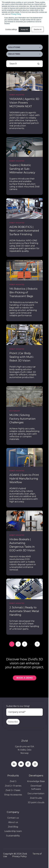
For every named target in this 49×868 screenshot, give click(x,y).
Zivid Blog (13, 826)
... (30, 644)
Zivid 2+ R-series (13, 786)
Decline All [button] (38, 29)
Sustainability (13, 835)
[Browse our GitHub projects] (35, 764)
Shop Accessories (13, 794)
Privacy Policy (16, 14)
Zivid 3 (13, 781)
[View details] (14, 764)
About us (13, 822)
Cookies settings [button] (11, 29)
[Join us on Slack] (28, 764)
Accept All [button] (24, 29)
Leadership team (13, 831)
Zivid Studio (36, 798)
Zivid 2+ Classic (13, 790)
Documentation (36, 793)
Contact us (13, 818)
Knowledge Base (36, 781)
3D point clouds (36, 802)
